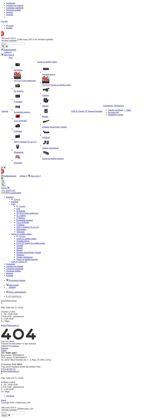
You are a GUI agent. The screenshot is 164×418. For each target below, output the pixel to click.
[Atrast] (3, 46)
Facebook (10, 396)
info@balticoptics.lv (11, 325)
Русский (9, 26)
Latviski (4, 21)
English (9, 28)
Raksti (3, 400)
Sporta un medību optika (26, 239)
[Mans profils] (2, 179)
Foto (18, 209)
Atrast (4, 416)
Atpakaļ (17, 199)
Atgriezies (5, 346)
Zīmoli (3, 350)
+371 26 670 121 (8, 190)
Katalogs (14, 202)
